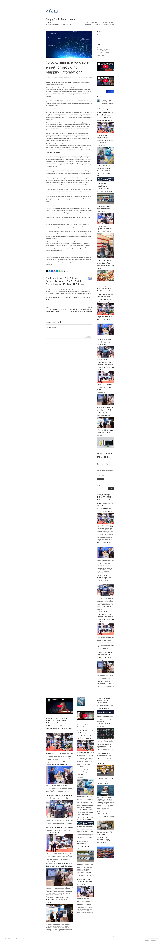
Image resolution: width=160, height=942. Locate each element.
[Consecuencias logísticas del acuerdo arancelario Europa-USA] (105, 258)
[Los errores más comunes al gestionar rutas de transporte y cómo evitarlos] (105, 357)
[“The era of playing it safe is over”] (105, 738)
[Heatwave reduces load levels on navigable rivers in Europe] (105, 796)
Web (88, 22)
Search (98, 485)
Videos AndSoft (88, 24)
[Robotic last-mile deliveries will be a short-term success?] (105, 829)
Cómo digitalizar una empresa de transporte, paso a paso (105, 208)
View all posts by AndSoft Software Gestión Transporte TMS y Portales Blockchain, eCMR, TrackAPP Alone (68, 298)
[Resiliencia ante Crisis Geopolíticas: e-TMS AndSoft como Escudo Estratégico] (105, 405)
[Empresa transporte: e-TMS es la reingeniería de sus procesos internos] (105, 334)
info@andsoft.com (100, 55)
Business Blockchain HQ (67, 82)
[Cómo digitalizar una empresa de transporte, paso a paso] (105, 223)
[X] (101, 457)
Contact (92, 22)
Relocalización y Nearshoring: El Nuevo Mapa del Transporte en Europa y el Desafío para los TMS (105, 365)
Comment (88, 336)
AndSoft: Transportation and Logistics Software (104, 22)
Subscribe (110, 91)
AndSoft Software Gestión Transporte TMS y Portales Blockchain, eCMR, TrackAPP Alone (74, 77)
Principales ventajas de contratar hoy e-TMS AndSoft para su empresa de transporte (59, 899)
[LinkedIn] (98, 457)
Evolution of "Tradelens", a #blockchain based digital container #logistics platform (107, 102)
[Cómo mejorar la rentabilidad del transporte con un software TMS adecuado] (105, 203)
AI (93, 24)
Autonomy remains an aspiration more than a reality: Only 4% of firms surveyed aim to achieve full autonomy (105, 758)
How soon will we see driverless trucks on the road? (57, 309)
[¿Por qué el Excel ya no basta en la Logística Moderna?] (105, 447)
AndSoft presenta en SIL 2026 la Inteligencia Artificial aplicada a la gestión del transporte (59, 728)
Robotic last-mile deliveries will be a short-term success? (105, 816)
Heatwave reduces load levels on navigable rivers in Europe (105, 781)
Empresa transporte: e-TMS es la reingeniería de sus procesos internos (105, 319)
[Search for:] (104, 34)
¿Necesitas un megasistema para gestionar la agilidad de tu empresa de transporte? (105, 140)
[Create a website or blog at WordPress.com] (113, 936)
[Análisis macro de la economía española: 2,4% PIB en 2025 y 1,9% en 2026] (105, 280)
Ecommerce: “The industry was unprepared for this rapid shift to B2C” (81, 310)
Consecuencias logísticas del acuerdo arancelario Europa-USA (105, 228)
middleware (84, 122)
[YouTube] (105, 457)
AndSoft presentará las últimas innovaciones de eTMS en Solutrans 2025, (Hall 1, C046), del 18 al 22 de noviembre (105, 171)
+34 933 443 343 (100, 53)
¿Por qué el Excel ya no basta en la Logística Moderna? (105, 432)
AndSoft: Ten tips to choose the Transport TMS (104, 24)
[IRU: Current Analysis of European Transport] (105, 713)
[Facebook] (108, 457)
